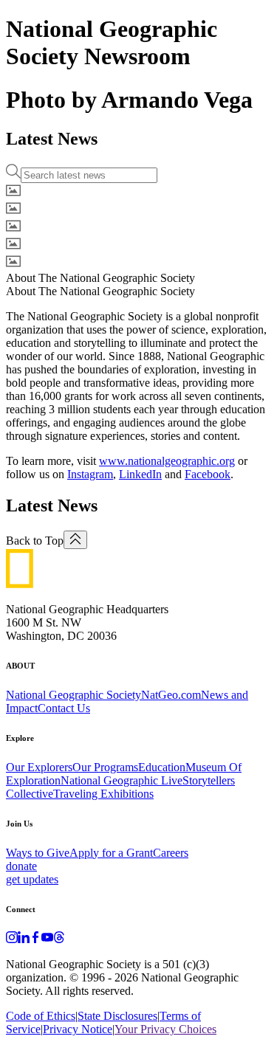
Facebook (207, 474)
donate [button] (21, 866)
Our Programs (105, 767)
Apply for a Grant (111, 852)
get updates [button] (32, 879)
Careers (170, 852)
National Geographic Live (121, 780)
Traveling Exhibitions (103, 793)
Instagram (90, 474)
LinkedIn (140, 474)
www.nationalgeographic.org (167, 461)
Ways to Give (37, 852)
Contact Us (64, 708)
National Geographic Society (73, 695)
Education (161, 767)
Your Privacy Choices (165, 1029)
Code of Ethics (40, 1016)
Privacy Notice (77, 1029)
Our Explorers (39, 767)
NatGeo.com (171, 695)
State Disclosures (117, 1016)
